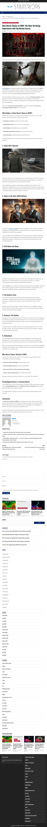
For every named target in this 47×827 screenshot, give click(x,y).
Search (4, 519)
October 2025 (4, 641)
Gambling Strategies (6, 688)
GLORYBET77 (5, 569)
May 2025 (4, 652)
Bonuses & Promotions (6, 669)
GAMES (10, 22)
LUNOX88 (4, 576)
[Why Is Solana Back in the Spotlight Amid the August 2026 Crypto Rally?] (38, 505)
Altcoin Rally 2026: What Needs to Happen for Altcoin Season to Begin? (23, 512)
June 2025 (4, 649)
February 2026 (5, 629)
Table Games (4, 725)
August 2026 (4, 615)
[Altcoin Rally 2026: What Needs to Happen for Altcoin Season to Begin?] (23, 505)
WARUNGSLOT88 (6, 557)
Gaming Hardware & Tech (6, 697)
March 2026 (4, 627)
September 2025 (5, 644)
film (3, 686)
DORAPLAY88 (5, 563)
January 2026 (4, 632)
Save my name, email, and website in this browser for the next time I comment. (20, 490)
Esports (3, 683)
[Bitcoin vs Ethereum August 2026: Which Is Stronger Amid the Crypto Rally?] (9, 505)
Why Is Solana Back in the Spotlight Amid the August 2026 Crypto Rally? (36, 512)
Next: (35, 447)
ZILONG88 (4, 579)
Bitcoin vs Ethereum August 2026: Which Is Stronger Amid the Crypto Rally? (8, 512)
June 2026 (4, 621)
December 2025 (5, 635)
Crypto (5, 508)
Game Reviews (5, 22)
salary (3, 714)
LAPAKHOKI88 (5, 560)
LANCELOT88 (5, 588)
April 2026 (4, 624)
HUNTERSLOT (5, 591)
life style (4, 700)
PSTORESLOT (5, 598)
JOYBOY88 (4, 607)
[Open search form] (45, 13)
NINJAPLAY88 (5, 566)
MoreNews (27, 825)
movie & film (4, 705)
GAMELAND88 (5, 554)
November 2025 (5, 638)
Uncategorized (15, 22)
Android (3, 666)
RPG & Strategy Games (6, 711)
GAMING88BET (5, 595)
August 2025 (4, 646)
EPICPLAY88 (4, 573)
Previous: (11, 447)
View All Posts (16, 423)
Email (3, 481)
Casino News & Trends (6, 677)
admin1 (4, 31)
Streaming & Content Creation (8, 723)
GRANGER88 (5, 582)
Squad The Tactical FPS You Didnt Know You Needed (16, 432)
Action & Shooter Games (6, 663)
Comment (4, 459)
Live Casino (4, 703)
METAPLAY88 (5, 604)
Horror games (5, 88)
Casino (3, 671)
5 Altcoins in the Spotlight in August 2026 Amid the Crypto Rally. (14, 544)
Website (4, 485)
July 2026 (4, 618)
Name (4, 476)
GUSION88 (4, 585)
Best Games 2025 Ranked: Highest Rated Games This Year (18, 442)
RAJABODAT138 (5, 601)
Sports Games (4, 720)
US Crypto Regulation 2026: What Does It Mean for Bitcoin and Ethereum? (16, 541)
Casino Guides (5, 674)
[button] (2, 12)
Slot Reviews (4, 717)
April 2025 (4, 655)
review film (4, 708)
